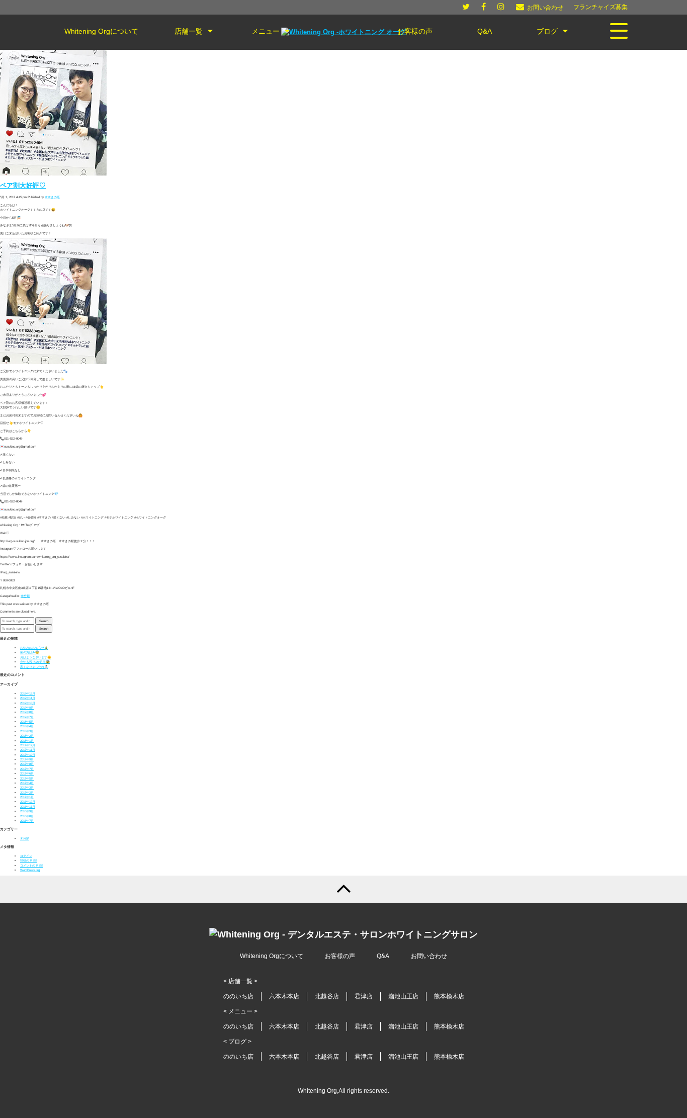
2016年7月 (27, 820)
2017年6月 (27, 773)
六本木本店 (284, 996)
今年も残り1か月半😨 (35, 661)
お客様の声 (340, 956)
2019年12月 (27, 693)
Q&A (383, 956)
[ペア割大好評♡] (53, 174)
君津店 (364, 996)
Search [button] (43, 621)
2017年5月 (27, 778)
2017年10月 (27, 754)
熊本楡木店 (449, 996)
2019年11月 (27, 698)
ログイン (26, 855)
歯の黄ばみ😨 (29, 652)
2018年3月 (27, 731)
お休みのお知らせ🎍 (34, 647)
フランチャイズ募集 (600, 7)
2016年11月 (27, 806)
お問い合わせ (429, 956)
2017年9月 (27, 759)
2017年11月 (27, 749)
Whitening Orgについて (271, 956)
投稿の (28, 860)
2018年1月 (27, 740)
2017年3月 (27, 787)
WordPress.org (30, 870)
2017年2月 (27, 792)
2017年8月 (27, 763)
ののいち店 (238, 996)
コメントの (31, 865)
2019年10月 (27, 703)
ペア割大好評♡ (23, 185)
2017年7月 (27, 768)
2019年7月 (27, 717)
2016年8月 (27, 816)
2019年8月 (27, 712)
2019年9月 (27, 707)
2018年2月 (27, 735)
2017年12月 (27, 745)
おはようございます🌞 (35, 657)
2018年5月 (27, 721)
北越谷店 (327, 996)
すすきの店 (52, 197)
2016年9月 (27, 811)
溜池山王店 (403, 996)
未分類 (25, 595)
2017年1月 (27, 797)
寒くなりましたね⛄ (34, 666)
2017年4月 (27, 783)
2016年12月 (27, 801)
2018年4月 (27, 726)
